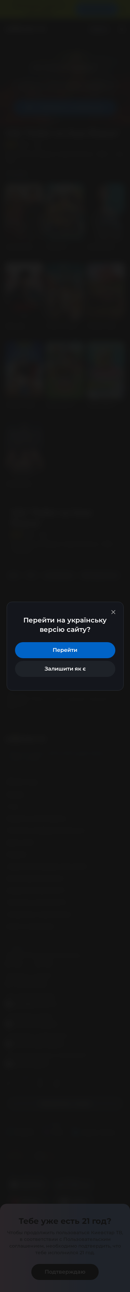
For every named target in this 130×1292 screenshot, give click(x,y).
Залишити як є (65, 669)
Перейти (65, 650)
